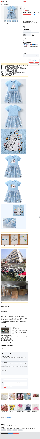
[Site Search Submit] (25, 1)
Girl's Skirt (12, 4)
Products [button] (11, 1)
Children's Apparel (9, 4)
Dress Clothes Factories (22, 428)
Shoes (11, 418)
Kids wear (2, 419)
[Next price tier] (39, 12)
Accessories (2, 418)
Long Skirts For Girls (8, 425)
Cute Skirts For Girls (3, 425)
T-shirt (20, 419)
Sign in (38, 1)
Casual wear (11, 419)
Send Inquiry (27, 14)
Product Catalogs (9, 417)
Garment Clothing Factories (9, 428)
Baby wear (31, 418)
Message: (3, 382)
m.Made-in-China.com (21, 435)
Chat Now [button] (36, 14)
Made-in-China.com (17, 435)
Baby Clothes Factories (3, 428)
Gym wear (21, 418)
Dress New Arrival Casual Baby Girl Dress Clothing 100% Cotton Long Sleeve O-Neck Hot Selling (4, 412)
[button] (32, 1)
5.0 (32, 60)
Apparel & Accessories (4, 4)
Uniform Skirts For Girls (13, 425)
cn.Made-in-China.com (26, 435)
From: (3, 379)
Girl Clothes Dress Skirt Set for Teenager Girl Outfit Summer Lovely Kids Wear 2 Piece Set (19, 401)
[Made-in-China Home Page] (4, 1)
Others (30, 419)
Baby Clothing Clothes (32, 428)
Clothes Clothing (27, 428)
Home (1, 4)
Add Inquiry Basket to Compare (11, 23)
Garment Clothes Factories (16, 428)
